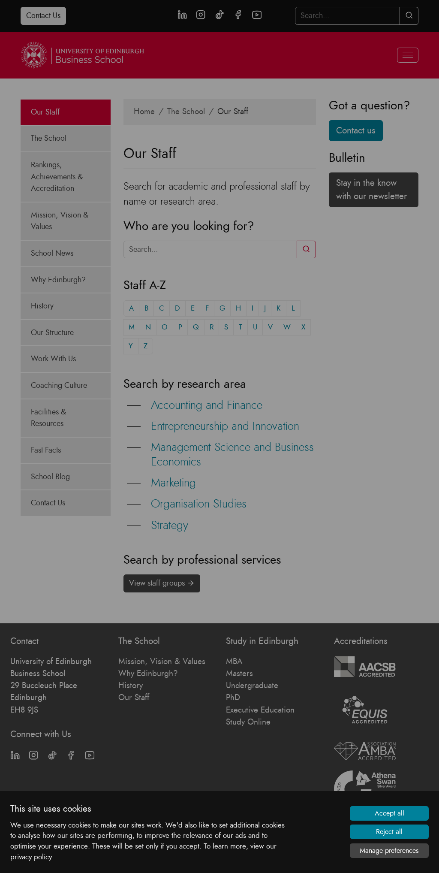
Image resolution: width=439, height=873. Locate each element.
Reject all (389, 831)
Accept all (389, 813)
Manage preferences (389, 850)
